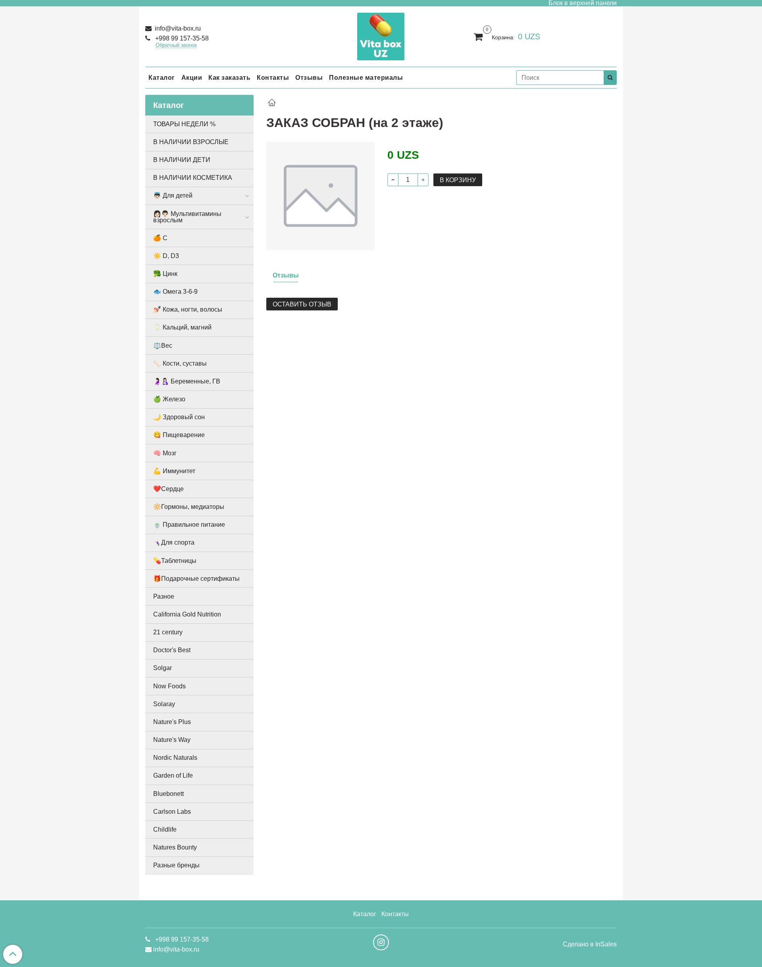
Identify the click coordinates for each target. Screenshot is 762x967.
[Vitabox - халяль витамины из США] (380, 35)
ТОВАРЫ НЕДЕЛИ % (184, 124)
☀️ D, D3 (166, 255)
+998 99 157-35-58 (181, 38)
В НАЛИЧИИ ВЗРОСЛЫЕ (191, 142)
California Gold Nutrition (187, 614)
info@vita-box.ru (177, 28)
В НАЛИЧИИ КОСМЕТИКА (192, 177)
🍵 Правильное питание (189, 524)
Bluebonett (168, 793)
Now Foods (169, 686)
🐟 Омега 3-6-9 (175, 291)
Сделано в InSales (590, 944)
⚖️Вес (162, 345)
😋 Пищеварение (179, 434)
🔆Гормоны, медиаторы (188, 506)
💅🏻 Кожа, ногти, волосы (187, 309)
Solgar (162, 668)
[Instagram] (381, 942)
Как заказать (229, 77)
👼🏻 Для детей (172, 195)
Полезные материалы (366, 77)
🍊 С (160, 238)
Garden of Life (173, 775)
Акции (191, 77)
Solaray (164, 704)
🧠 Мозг (165, 453)
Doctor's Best (171, 650)
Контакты (273, 77)
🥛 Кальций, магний (182, 327)
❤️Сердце (168, 488)
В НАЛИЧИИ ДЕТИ (181, 159)
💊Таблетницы (174, 560)
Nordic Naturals (175, 757)
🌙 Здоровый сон (179, 417)
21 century (168, 632)
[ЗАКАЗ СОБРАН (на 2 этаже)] (320, 195)
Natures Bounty (175, 847)
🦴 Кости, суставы (180, 363)
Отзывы (309, 77)
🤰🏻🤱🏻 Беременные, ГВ (186, 381)
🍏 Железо (169, 399)
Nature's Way (171, 739)
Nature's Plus (172, 722)
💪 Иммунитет (174, 471)
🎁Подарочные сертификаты (196, 578)
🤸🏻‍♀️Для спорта (173, 542)
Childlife (165, 829)
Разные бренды (176, 865)
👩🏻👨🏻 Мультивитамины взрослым (187, 216)
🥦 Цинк (165, 273)
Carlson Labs (172, 811)
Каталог (161, 77)
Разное (163, 596)
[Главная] (272, 103)
